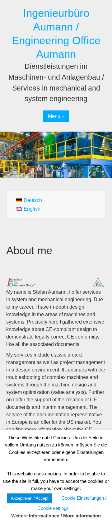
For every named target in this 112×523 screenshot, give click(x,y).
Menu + (56, 116)
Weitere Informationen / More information (56, 515)
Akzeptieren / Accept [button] (30, 498)
